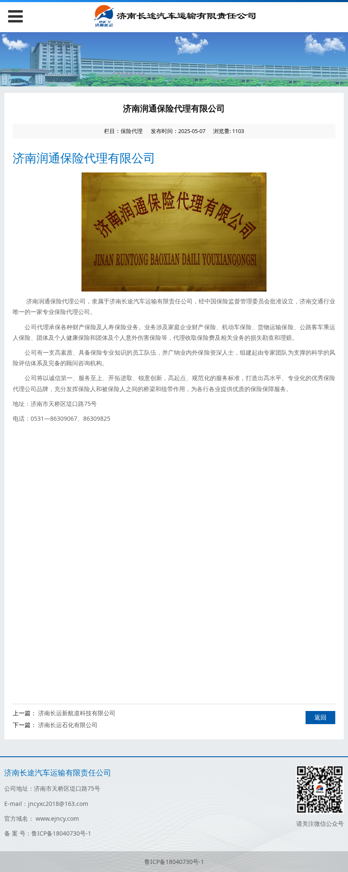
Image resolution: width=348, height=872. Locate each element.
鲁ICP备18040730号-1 (174, 862)
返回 (320, 717)
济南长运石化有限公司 (68, 725)
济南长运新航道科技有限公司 (76, 713)
